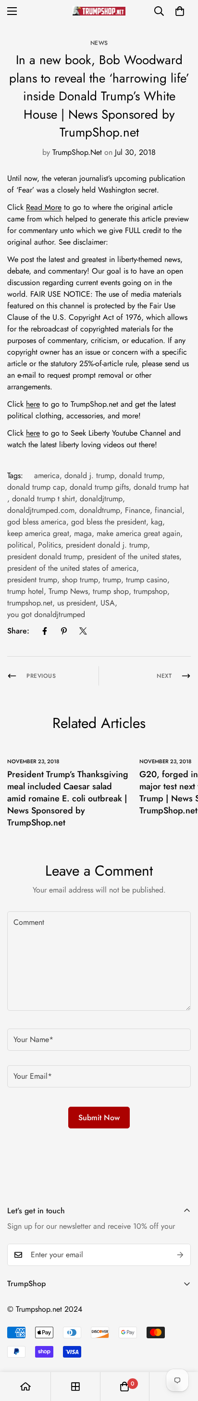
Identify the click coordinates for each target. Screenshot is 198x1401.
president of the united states (133, 556)
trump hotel (25, 591)
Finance (137, 510)
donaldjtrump (101, 498)
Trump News (68, 591)
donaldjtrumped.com (40, 510)
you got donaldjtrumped (46, 614)
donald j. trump (89, 475)
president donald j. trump (107, 544)
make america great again (138, 533)
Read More (44, 207)
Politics (49, 544)
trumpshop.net (29, 602)
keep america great (38, 533)
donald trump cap (36, 487)
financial (168, 510)
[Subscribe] (180, 1255)
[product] (25, 1386)
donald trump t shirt (43, 498)
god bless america (36, 521)
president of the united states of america (71, 568)
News (99, 43)
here (33, 404)
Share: (18, 630)
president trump (32, 579)
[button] (180, 11)
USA (107, 602)
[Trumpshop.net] (99, 11)
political (20, 544)
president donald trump (44, 556)
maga (83, 533)
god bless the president (108, 521)
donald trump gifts (99, 487)
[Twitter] (83, 631)
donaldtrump (99, 510)
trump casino (146, 579)
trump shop (111, 591)
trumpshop (150, 591)
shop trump (80, 579)
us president (76, 602)
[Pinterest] (64, 631)
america (47, 475)
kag (156, 521)
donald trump (140, 475)
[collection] (75, 1386)
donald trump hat (161, 487)
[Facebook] (44, 631)
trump (112, 579)
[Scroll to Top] (180, 1350)
